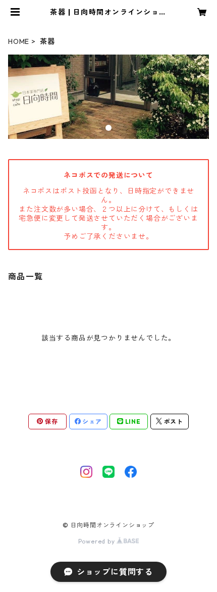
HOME (18, 41)
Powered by (97, 541)
